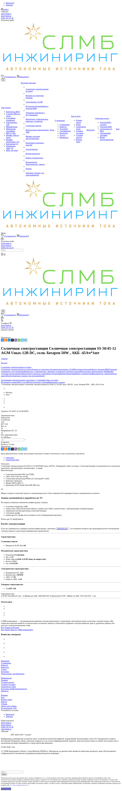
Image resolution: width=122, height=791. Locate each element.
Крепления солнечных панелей (35, 374)
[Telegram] (25, 340)
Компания (5, 661)
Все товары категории (10, 628)
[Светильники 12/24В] (37, 100)
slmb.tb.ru (4, 691)
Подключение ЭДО (9, 708)
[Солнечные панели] (37, 124)
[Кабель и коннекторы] (37, 156)
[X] (12, 340)
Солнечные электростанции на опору (16, 369)
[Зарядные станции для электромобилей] (37, 171)
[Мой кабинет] (2, 239)
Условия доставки (8, 685)
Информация (6, 678)
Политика (5, 672)
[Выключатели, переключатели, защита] (37, 160)
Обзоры (4, 704)
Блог (3, 697)
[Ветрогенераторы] (37, 151)
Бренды (4, 702)
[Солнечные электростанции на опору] (37, 87)
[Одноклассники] (5, 340)
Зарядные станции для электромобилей (29, 376)
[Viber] (15, 340)
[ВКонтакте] (2, 340)
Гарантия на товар (8, 687)
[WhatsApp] (19, 340)
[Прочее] (37, 167)
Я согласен (6, 789)
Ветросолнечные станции (37, 382)
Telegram (9, 5)
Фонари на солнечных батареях (44, 369)
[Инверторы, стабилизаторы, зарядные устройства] (37, 117)
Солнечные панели (72, 372)
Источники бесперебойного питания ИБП (91, 369)
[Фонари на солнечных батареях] (37, 93)
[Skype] (22, 340)
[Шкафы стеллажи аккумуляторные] (37, 134)
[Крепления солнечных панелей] (37, 141)
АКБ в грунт (22, 382)
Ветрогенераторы (67, 374)
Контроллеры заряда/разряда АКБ (93, 372)
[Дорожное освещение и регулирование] (37, 111)
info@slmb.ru (6, 14)
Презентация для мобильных (12, 674)
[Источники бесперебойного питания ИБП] (37, 104)
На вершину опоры (9, 382)
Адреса (4, 669)
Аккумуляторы (54, 374)
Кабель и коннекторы (83, 374)
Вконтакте (10, 3)
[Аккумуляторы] (37, 147)
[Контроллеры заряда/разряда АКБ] (37, 128)
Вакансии (5, 667)
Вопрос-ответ (6, 700)
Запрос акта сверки (9, 706)
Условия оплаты (7, 682)
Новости (4, 665)
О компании (6, 663)
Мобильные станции (56, 382)
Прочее (10, 376)
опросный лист (62, 529)
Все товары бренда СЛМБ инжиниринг (17, 630)
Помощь (4, 680)
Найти (4, 774)
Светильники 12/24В (65, 369)
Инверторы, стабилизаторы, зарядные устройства (44, 372)
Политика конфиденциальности (14, 689)
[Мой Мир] (9, 340)
